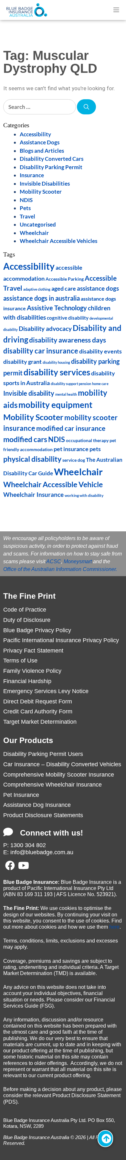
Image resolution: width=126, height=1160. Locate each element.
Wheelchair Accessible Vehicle (53, 484)
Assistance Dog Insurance (37, 805)
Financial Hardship (27, 681)
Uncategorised (38, 224)
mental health (66, 394)
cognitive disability (68, 318)
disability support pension (71, 384)
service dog (73, 460)
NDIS (26, 200)
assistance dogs (98, 288)
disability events (100, 351)
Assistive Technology (57, 308)
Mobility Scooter (41, 191)
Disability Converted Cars (51, 158)
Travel (27, 216)
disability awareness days (67, 340)
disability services (57, 372)
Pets (25, 208)
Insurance (32, 175)
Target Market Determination (40, 722)
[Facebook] (10, 865)
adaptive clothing (36, 289)
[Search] (86, 107)
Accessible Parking (65, 279)
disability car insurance (40, 351)
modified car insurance (70, 428)
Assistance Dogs (39, 142)
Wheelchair (34, 232)
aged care (63, 288)
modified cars (25, 439)
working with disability (84, 495)
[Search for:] (40, 106)
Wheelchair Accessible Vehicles (58, 240)
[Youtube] (23, 865)
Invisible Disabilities (45, 183)
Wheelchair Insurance (33, 494)
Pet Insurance (21, 795)
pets (95, 449)
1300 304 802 (28, 845)
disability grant (22, 361)
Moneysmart (78, 561)
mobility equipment (55, 405)
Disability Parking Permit (51, 167)
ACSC (53, 561)
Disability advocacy (45, 328)
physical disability (32, 458)
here (114, 927)
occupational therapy (87, 440)
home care (100, 384)
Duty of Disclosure (26, 620)
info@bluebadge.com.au (41, 852)
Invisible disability (28, 393)
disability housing (56, 362)
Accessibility (35, 134)
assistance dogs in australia (41, 298)
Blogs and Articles (42, 150)
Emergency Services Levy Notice (46, 691)
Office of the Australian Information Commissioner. (60, 569)
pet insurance (71, 449)
